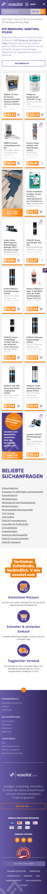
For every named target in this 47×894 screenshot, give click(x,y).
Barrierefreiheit (14, 880)
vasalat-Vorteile (8, 721)
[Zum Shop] (44, 4)
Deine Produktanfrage (11, 746)
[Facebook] (17, 840)
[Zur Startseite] (12, 4)
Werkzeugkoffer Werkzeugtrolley (17, 509)
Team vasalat (7, 728)
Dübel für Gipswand (11, 542)
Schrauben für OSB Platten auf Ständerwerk (22, 491)
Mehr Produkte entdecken (12, 753)
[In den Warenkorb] (18, 115)
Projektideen (7, 710)
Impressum (35, 871)
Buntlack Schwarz (10, 506)
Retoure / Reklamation (10, 750)
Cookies (23, 885)
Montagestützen (9, 499)
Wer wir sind (22, 806)
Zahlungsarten (33, 880)
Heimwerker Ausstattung (12, 703)
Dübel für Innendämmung (14, 520)
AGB (38, 876)
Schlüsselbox (8, 517)
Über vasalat (7, 725)
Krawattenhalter (9, 531)
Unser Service (8, 738)
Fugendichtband (9, 495)
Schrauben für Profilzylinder (15, 524)
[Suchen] (43, 12)
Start (4, 19)
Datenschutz (13, 876)
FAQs (4, 743)
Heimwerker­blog (10, 699)
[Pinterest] (23, 840)
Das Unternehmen (11, 717)
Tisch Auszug (8, 513)
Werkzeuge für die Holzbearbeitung (18, 502)
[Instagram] (29, 840)
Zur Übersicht (22, 63)
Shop (10, 19)
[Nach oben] (23, 689)
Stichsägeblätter (9, 527)
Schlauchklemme (10, 488)
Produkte (5, 706)
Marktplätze (7, 732)
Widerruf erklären (23, 863)
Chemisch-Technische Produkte (28, 19)
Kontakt (28, 876)
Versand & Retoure (16, 871)
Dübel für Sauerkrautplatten (15, 538)
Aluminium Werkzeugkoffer (15, 535)
